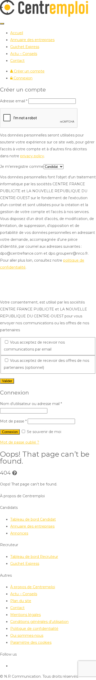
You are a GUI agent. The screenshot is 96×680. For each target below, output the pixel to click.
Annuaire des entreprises (32, 40)
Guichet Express (24, 46)
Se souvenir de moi (43, 431)
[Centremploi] (44, 15)
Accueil (16, 33)
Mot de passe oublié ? (19, 442)
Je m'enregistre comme (22, 166)
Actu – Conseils (23, 53)
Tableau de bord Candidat (33, 519)
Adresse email (13, 101)
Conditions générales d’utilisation (39, 621)
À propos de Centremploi (32, 587)
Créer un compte (29, 71)
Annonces (19, 533)
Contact (17, 60)
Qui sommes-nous (26, 635)
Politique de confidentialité (34, 628)
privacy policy (32, 156)
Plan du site (20, 601)
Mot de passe (13, 421)
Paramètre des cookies (30, 642)
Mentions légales (25, 614)
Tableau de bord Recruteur (34, 556)
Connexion (23, 78)
